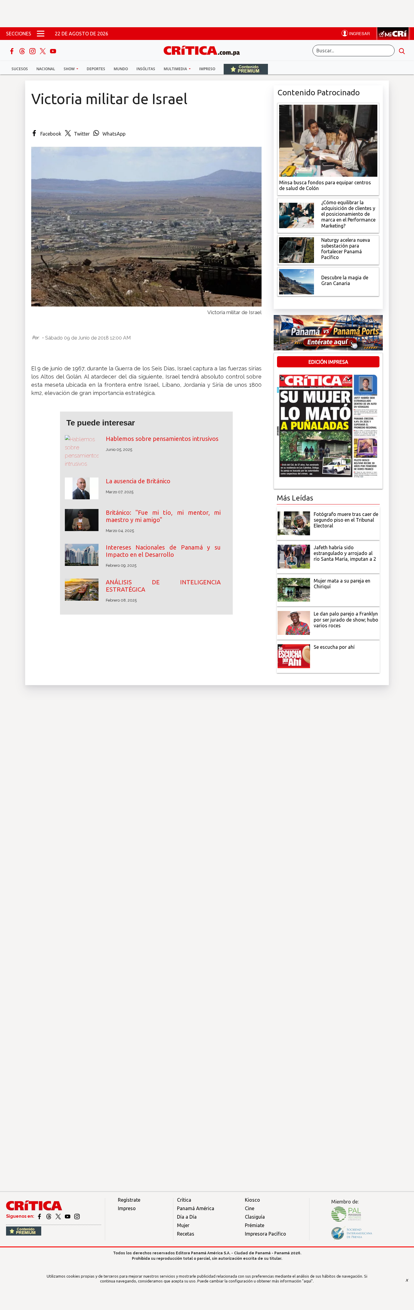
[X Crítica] (43, 50)
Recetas (185, 1233)
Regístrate (129, 1200)
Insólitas (145, 68)
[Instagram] (33, 50)
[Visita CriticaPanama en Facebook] (40, 1216)
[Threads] (23, 50)
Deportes (96, 68)
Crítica (184, 1200)
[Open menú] (40, 33)
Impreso (207, 68)
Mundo (121, 68)
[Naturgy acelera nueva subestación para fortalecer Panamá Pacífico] (296, 249)
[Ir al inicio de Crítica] (204, 50)
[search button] (402, 50)
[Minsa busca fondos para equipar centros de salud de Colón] (328, 140)
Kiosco (252, 1200)
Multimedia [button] (176, 68)
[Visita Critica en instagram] (77, 1216)
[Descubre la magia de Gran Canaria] (296, 281)
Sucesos (20, 68)
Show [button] (69, 68)
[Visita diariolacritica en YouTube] (68, 1216)
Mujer (183, 1225)
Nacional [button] (45, 68)
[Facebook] (12, 50)
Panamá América (195, 1208)
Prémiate (254, 1225)
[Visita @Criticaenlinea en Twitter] (49, 1216)
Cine (249, 1208)
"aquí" (307, 1281)
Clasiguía (255, 1217)
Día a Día (187, 1217)
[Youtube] (53, 50)
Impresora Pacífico (265, 1233)
